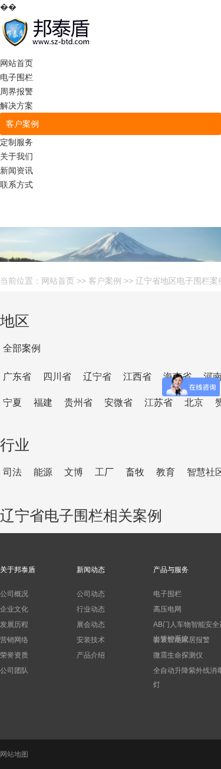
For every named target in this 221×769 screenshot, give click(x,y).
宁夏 (12, 402)
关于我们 (16, 156)
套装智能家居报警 (181, 640)
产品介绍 (91, 655)
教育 (165, 472)
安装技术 (91, 640)
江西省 (137, 377)
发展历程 (14, 624)
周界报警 (16, 91)
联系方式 (16, 184)
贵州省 (78, 402)
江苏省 (158, 402)
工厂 (104, 472)
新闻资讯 (16, 170)
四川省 (57, 377)
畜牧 (135, 472)
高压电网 (167, 609)
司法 (12, 472)
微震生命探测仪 (178, 655)
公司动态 (91, 594)
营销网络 (14, 640)
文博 (73, 472)
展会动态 (91, 624)
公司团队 (14, 670)
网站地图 (14, 754)
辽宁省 (97, 377)
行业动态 (91, 609)
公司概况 (14, 594)
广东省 (17, 377)
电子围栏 (16, 77)
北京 (193, 402)
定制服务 (16, 142)
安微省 (118, 402)
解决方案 (16, 105)
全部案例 (22, 348)
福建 (43, 402)
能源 (43, 472)
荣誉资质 (14, 655)
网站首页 (16, 63)
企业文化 (14, 609)
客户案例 (22, 124)
